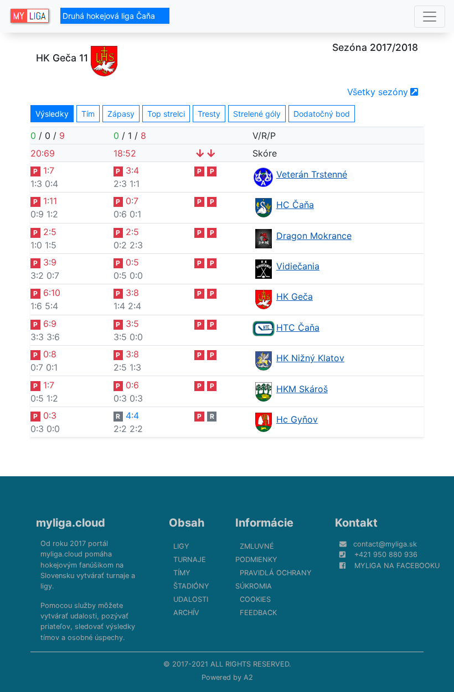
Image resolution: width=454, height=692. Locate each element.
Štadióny (191, 586)
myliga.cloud (70, 522)
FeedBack (258, 612)
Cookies (255, 599)
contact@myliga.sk (385, 544)
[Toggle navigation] (429, 17)
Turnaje (189, 559)
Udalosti (190, 599)
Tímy (181, 573)
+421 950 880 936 (385, 554)
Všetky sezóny (377, 91)
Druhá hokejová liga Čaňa (110, 15)
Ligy (181, 546)
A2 (248, 677)
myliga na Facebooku (397, 565)
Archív (186, 612)
